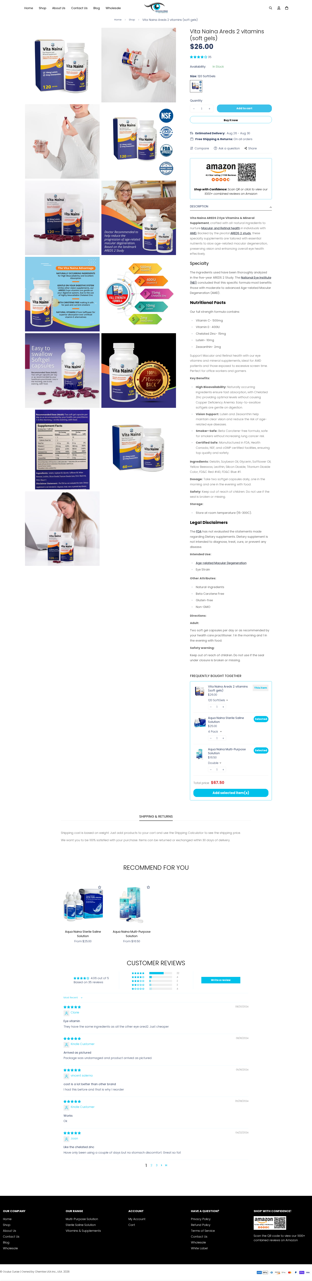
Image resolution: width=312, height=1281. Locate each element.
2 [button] (151, 1165)
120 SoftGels (196, 86)
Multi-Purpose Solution (82, 1219)
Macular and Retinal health (220, 228)
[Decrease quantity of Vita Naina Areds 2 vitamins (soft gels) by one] (194, 108)
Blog (96, 8)
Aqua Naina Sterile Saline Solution (226, 720)
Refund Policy (200, 1225)
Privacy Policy (201, 1219)
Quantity (196, 101)
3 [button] (156, 1165)
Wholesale (113, 8)
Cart (131, 1225)
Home (28, 8)
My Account (136, 1219)
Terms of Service (203, 1231)
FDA (199, 531)
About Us (58, 8)
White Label (199, 1248)
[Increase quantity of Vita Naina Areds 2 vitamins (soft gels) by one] (209, 108)
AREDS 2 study (240, 233)
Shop (42, 8)
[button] (199, 57)
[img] (72, 1007)
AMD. (193, 233)
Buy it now (231, 120)
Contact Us (79, 8)
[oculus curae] (156, 8)
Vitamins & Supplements (83, 1231)
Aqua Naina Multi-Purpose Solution (227, 751)
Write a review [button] (221, 980)
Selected (261, 719)
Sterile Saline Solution (81, 1225)
